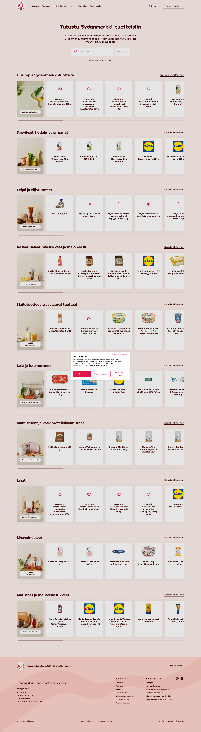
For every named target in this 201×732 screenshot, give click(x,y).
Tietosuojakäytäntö (120, 355)
